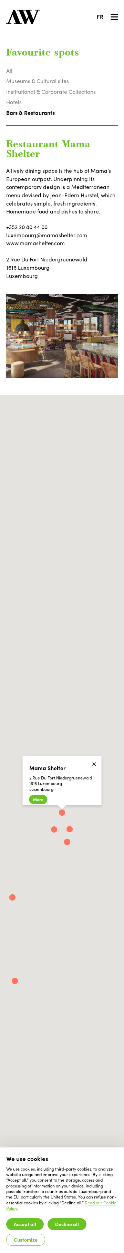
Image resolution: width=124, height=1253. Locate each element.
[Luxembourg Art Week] (23, 17)
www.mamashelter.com (35, 243)
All (9, 70)
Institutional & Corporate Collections (51, 91)
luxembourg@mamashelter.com (46, 235)
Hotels (14, 102)
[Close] (94, 764)
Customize (26, 1239)
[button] (67, 842)
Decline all (67, 1224)
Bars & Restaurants (30, 112)
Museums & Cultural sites (37, 80)
